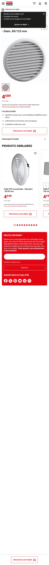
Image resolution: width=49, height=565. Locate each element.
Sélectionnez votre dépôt (22, 131)
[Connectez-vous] (40, 3)
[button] (15, 225)
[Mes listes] (34, 3)
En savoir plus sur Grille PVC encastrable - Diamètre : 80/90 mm (20, 184)
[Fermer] (44, 14)
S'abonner (24, 268)
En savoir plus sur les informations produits (24, 139)
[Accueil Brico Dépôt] (9, 3)
